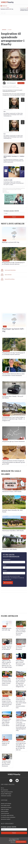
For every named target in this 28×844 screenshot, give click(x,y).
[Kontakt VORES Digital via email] (17, 780)
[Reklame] (14, 199)
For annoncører (4, 790)
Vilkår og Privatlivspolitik (7, 791)
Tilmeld (14, 217)
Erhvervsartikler (4, 811)
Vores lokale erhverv (5, 805)
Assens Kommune (5, 813)
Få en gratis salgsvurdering (7, 815)
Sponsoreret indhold (5, 819)
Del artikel (20, 83)
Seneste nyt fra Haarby (6, 803)
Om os (2, 788)
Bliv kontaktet (8, 583)
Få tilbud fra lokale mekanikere (8, 817)
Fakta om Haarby (5, 809)
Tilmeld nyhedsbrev (21, 841)
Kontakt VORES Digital (6, 793)
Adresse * (5, 570)
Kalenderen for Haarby (6, 807)
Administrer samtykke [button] (6, 795)
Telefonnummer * (7, 559)
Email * (4, 565)
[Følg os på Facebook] (10, 780)
